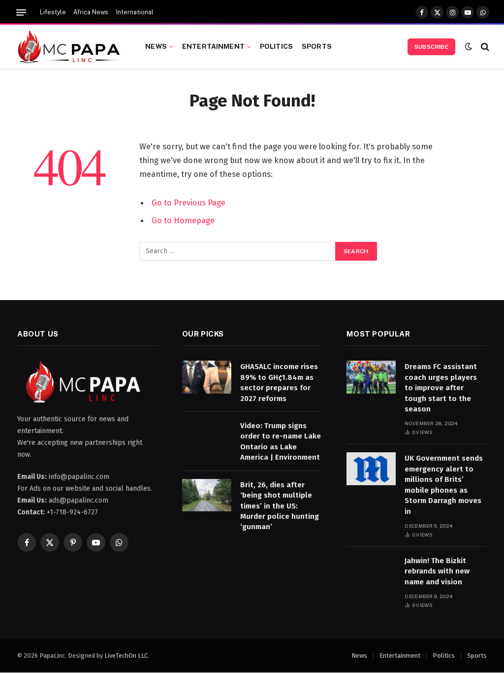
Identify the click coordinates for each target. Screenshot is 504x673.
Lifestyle (53, 12)
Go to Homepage (183, 220)
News (156, 46)
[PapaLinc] (69, 47)
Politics (276, 46)
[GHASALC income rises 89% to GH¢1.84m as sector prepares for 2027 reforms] (206, 377)
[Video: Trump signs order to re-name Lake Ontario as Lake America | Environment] (206, 436)
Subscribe (431, 46)
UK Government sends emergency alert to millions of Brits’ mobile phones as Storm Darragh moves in (444, 484)
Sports (317, 46)
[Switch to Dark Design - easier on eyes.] (468, 46)
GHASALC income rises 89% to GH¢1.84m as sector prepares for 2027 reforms (279, 382)
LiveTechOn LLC (126, 655)
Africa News (90, 12)
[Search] (484, 46)
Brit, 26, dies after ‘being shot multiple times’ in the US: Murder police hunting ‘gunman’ (279, 506)
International (135, 12)
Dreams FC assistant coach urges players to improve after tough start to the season (441, 387)
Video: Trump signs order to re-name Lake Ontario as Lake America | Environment (280, 441)
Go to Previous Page (188, 202)
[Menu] (21, 12)
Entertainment (213, 46)
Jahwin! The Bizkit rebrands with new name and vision (437, 571)
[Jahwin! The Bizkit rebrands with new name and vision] (371, 571)
